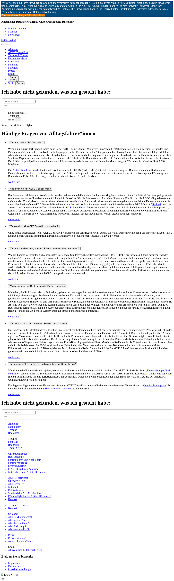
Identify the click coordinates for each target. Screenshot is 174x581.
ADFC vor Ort (16, 483)
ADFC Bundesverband (25, 170)
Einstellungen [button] (19, 15)
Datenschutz (14, 566)
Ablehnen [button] (6, 15)
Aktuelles (13, 49)
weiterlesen (14, 182)
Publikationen (15, 490)
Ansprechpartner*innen (20, 541)
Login (11, 73)
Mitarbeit (13, 487)
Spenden (13, 31)
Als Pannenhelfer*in (19, 529)
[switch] (26, 113)
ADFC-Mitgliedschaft (20, 516)
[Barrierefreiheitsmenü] (2, 44)
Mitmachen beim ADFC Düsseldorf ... (28, 472)
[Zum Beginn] (2, 578)
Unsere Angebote (17, 58)
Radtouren (13, 432)
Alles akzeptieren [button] (36, 15)
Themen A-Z (15, 447)
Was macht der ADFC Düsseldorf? (26, 142)
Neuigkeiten (14, 426)
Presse (11, 70)
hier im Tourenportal (155, 385)
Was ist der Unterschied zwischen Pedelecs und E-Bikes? (38, 323)
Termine (12, 429)
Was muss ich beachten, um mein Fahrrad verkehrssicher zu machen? (44, 248)
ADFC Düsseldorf (18, 52)
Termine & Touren (18, 55)
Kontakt (12, 499)
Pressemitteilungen (18, 538)
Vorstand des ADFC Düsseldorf (25, 493)
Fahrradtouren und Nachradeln (24, 459)
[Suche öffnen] (6, 44)
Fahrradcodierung (17, 462)
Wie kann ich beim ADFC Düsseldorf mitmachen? (34, 226)
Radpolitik (13, 61)
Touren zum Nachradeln (58, 388)
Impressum (14, 563)
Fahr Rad (13, 64)
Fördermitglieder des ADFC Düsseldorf (29, 496)
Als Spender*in (16, 520)
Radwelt (156, 204)
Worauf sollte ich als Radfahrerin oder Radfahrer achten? (37, 286)
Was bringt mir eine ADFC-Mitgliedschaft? (30, 188)
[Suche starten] (5, 105)
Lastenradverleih (17, 465)
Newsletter (14, 34)
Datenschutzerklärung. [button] (45, 12)
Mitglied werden (17, 28)
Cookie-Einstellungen (19, 569)
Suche (11, 83)
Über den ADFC (17, 480)
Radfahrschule (16, 456)
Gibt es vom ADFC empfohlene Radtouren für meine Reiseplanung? (43, 364)
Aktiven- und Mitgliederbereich (25, 550)
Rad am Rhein (77, 207)
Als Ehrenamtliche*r (19, 523)
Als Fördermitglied (18, 526)
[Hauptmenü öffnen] (9, 44)
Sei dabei (13, 67)
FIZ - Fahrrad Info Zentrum (23, 469)
